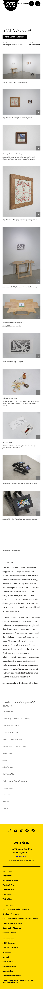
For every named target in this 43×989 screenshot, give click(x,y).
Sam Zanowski (8, 788)
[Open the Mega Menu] (31, 3)
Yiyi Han (5, 809)
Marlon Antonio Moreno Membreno (15, 781)
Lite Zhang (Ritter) (9, 774)
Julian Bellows (8, 767)
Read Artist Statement (14, 37)
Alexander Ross (8, 712)
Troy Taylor (6, 802)
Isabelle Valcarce (8, 753)
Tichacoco (6, 795)
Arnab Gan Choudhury (10, 732)
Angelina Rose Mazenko (11, 726)
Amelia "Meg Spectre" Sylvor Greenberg (16, 719)
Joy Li (5, 760)
